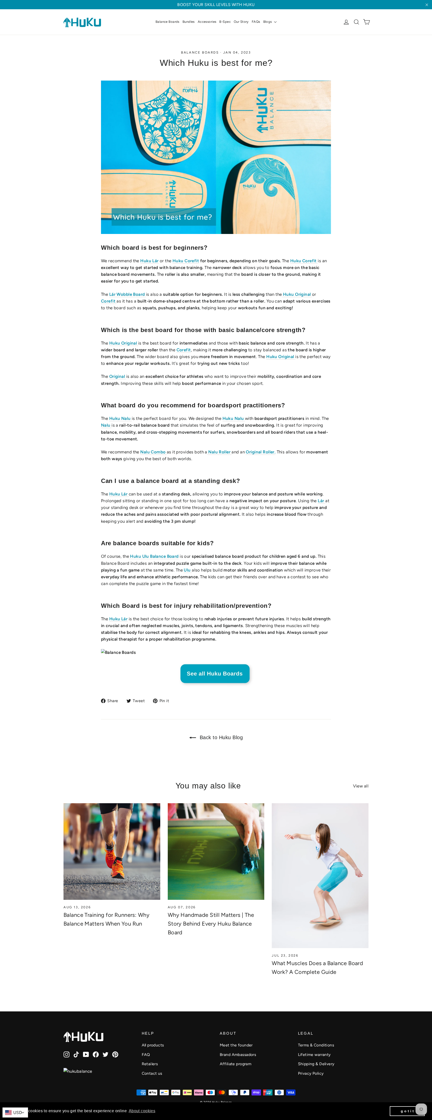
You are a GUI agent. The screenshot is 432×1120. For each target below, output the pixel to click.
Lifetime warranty (314, 1054)
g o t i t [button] (407, 1111)
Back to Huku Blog (220, 737)
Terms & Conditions (316, 1045)
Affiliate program (235, 1063)
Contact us (152, 1073)
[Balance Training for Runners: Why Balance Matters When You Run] (112, 851)
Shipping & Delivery (316, 1063)
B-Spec (225, 22)
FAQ (146, 1054)
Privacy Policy (311, 1073)
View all (360, 785)
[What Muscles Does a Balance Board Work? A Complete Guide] (320, 875)
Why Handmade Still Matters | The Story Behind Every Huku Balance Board (211, 924)
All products (153, 1045)
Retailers (150, 1063)
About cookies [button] (142, 1111)
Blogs (268, 22)
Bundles (188, 22)
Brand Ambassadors (238, 1054)
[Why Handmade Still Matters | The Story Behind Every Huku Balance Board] (216, 851)
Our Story (241, 22)
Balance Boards (168, 22)
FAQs (256, 22)
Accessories (207, 22)
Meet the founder (236, 1045)
